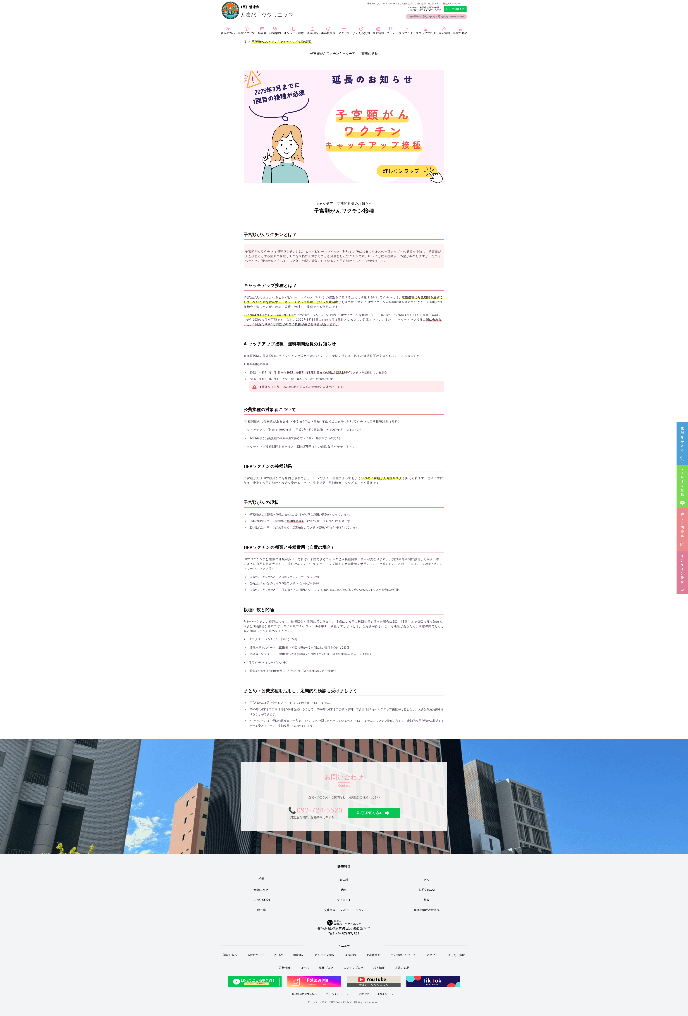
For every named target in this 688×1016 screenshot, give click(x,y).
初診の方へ (230, 955)
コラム (304, 968)
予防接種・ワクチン (403, 955)
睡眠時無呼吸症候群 (426, 910)
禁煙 (426, 900)
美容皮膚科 (373, 955)
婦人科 (344, 880)
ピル (426, 880)
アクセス (432, 955)
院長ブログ (326, 968)
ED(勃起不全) (261, 900)
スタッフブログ (353, 968)
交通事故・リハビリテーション (344, 910)
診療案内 (299, 955)
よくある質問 (456, 955)
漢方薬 (261, 910)
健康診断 (350, 955)
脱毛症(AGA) (427, 890)
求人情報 (379, 968)
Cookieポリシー (387, 994)
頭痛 (261, 878)
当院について (255, 955)
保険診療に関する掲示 (304, 994)
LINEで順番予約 (455, 9)
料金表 (278, 955)
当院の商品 (402, 968)
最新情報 (284, 968)
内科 (344, 890)
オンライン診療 (325, 955)
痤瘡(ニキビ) (261, 890)
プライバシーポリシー (338, 994)
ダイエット (344, 900)
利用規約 (364, 994)
